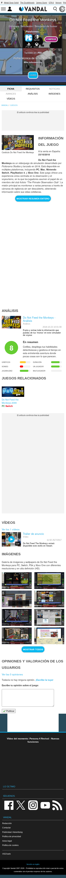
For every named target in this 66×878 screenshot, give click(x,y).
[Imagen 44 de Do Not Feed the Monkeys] (49, 635)
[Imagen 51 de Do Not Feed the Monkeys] (17, 580)
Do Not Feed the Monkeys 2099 (10, 401)
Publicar (10, 711)
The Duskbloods (27, 3)
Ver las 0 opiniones (12, 674)
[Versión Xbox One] (36, 44)
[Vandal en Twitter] (21, 805)
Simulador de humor (46, 26)
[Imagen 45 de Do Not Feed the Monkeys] (17, 635)
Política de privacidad (11, 836)
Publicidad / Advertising (12, 832)
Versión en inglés (33, 864)
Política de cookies (10, 845)
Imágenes (54, 93)
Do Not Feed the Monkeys (32, 20)
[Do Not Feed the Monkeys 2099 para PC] (13, 391)
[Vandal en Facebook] (9, 805)
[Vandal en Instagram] (33, 805)
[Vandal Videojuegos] (33, 8)
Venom (58, 3)
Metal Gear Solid (11, 3)
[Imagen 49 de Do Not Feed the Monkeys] (17, 599)
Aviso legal (7, 841)
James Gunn (41, 3)
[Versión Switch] (36, 37)
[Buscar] (55, 9)
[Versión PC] (28, 38)
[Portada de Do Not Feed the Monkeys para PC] (18, 142)
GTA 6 (51, 3)
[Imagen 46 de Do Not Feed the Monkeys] (49, 617)
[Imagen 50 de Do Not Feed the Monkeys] (49, 580)
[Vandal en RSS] (57, 805)
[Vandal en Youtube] (45, 805)
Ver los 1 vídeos (11, 529)
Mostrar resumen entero (33, 198)
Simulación (27, 26)
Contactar (6, 828)
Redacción (7, 823)
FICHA (10, 89)
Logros (33, 75)
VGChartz (6, 854)
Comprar (51, 39)
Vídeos (11, 98)
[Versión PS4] (28, 44)
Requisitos (33, 89)
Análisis (33, 93)
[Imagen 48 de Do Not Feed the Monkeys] (49, 599)
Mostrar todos (33, 649)
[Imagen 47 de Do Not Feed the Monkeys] (17, 617)
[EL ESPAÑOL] (62, 9)
